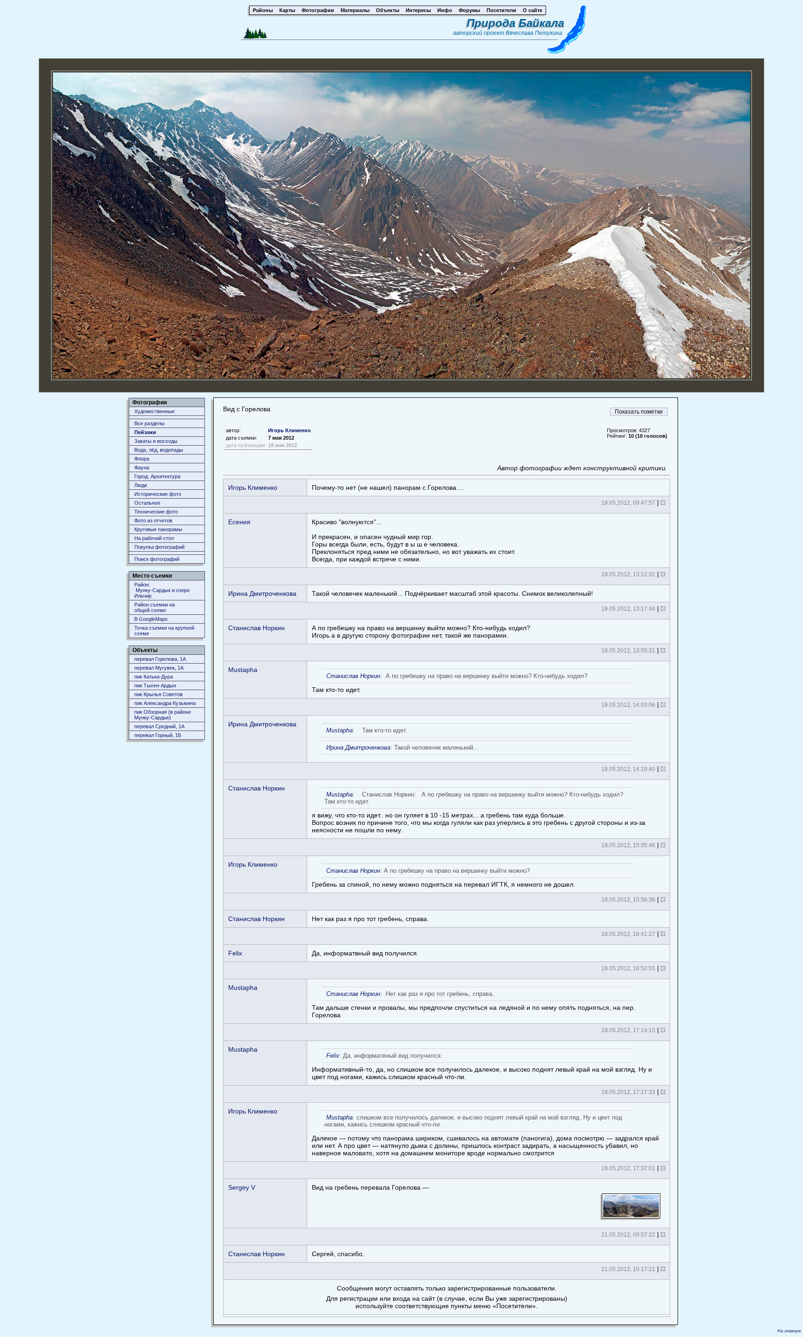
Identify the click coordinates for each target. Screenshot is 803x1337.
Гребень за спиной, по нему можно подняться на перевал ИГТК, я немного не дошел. (443, 877)
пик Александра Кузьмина (165, 703)
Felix (235, 953)
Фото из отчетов (153, 520)
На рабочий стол (154, 538)
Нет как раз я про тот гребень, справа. (370, 918)
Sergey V (241, 1187)
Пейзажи (145, 432)
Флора (141, 458)
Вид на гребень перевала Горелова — (370, 1187)
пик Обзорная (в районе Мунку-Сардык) (162, 714)
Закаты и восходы (156, 441)
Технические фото (156, 511)
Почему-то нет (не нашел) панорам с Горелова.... (388, 487)
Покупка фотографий (159, 547)
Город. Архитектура (157, 476)
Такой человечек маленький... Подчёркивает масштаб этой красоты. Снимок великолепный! (452, 593)
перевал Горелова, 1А (160, 659)
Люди (140, 485)
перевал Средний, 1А (159, 726)
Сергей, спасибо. (338, 1254)
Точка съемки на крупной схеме (164, 630)
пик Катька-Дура (153, 676)
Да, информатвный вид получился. (365, 953)
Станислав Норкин (256, 628)
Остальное (147, 503)
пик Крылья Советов (158, 694)
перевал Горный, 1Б (157, 735)
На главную (789, 1331)
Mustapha (242, 669)
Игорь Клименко (289, 430)
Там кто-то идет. (449, 682)
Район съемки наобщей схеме (154, 607)
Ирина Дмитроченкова (262, 593)
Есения (239, 522)
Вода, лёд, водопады (158, 450)
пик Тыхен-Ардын (155, 685)
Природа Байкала (515, 23)
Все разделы (149, 423)
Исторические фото (157, 494)
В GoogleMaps (151, 619)
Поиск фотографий (156, 559)
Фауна (141, 467)
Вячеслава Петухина (534, 33)
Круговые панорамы (158, 529)
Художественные (154, 411)
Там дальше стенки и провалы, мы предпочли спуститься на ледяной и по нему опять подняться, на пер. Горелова (473, 1004)
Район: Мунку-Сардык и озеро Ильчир (162, 590)
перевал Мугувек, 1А (159, 668)
